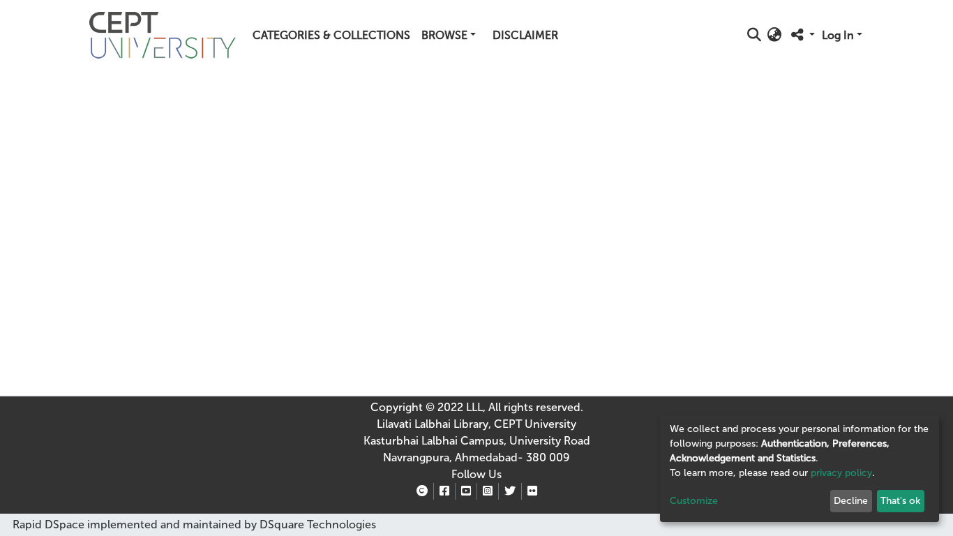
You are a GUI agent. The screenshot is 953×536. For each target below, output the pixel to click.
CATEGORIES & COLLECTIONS (331, 35)
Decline (851, 501)
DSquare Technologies (316, 524)
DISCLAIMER (525, 35)
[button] (774, 35)
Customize (694, 501)
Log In (838, 35)
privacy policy (841, 473)
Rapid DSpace (48, 524)
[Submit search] (754, 35)
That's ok (900, 501)
